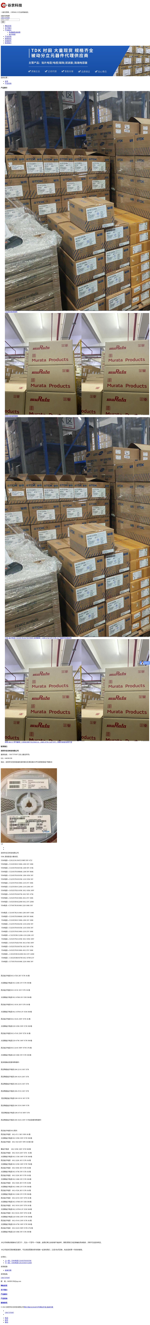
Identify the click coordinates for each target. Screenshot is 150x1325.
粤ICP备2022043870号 (32, 1307)
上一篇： (18, 1261)
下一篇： (18, 1263)
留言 (6, 1320)
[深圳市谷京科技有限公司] (75, 5)
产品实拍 (8, 83)
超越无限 (8, 1270)
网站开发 (43, 1307)
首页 (6, 81)
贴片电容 (12, 34)
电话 (6, 1318)
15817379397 (5, 18)
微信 (6, 1322)
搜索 (3, 22)
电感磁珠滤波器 (14, 32)
